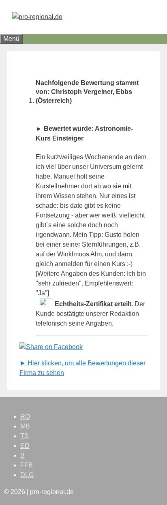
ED (25, 445)
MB (25, 426)
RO (25, 416)
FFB (26, 465)
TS (24, 436)
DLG (27, 474)
